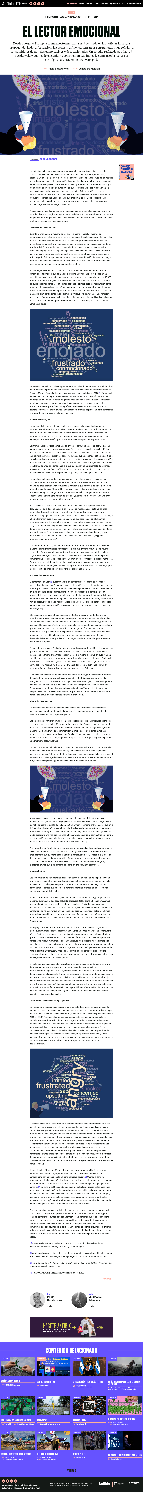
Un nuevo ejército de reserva (121, 1419)
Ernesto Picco (44, 1385)
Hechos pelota (79, 1454)
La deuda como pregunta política (16, 1420)
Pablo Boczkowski (58, 68)
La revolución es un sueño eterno (88, 1382)
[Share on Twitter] (41, 159)
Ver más (71, 1470)
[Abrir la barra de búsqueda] (64, 3)
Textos (81, 4)
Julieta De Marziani (89, 68)
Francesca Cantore (129, 1389)
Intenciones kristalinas (47, 1454)
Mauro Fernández (81, 1424)
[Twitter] (30, 3)
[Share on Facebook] (44, 159)
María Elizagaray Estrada (25, 1424)
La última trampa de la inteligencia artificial (124, 1383)
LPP (123, 4)
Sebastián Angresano (13, 1385)
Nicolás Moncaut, (129, 1388)
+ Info (49, 1306)
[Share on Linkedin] (52, 159)
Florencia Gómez (9, 1458)
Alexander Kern (9, 1384)
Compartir (34, 159)
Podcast (89, 4)
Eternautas (42, 1420)
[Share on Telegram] (49, 159)
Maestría (104, 4)
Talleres (96, 4)
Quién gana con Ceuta (10, 1380)
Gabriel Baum (112, 1389)
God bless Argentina (46, 1382)
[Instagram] (38, 3)
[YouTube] (42, 3)
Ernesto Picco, (44, 1424)
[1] (100, 393)
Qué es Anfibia (7, 1488)
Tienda (38, 1488)
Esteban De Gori (81, 1385)
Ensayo (5, 1359)
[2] (51, 582)
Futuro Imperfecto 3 (134, 4)
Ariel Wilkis (8, 1424)
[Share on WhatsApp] (47, 159)
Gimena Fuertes (81, 1458)
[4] (39, 1187)
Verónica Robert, (116, 1388)
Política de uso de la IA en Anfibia (24, 1488)
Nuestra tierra (79, 1420)
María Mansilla (55, 1424)
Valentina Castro (45, 1458)
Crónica (41, 1359)
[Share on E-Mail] (55, 159)
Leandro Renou (116, 1459)
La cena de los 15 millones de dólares (125, 1455)
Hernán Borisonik (117, 1423)
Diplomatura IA (115, 4)
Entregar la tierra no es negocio (16, 1454)
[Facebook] (34, 3)
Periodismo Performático (28, 1485)
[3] (86, 1177)
